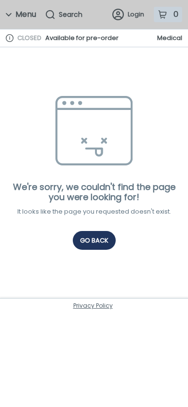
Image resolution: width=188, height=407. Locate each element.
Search (70, 14)
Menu (25, 14)
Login (136, 14)
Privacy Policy (93, 305)
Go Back (94, 240)
